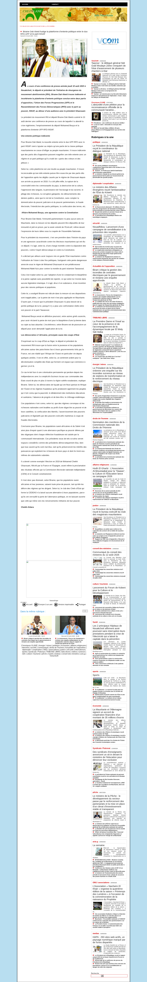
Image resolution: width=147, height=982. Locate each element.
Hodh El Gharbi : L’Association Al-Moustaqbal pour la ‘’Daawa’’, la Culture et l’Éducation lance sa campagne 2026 (109, 472)
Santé (50, 654)
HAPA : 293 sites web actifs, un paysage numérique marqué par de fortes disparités (109, 940)
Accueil (25, 4)
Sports (96, 675)
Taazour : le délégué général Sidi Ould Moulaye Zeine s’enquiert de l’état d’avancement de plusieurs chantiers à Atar (108, 67)
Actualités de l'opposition (75, 648)
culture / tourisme (33, 654)
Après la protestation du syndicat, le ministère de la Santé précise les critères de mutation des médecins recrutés (109, 655)
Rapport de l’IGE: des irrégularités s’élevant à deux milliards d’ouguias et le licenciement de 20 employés (108, 540)
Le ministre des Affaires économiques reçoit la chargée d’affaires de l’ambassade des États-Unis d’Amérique (109, 737)
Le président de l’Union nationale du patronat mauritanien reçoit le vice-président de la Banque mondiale (109, 776)
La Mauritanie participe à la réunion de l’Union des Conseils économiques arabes (108, 741)
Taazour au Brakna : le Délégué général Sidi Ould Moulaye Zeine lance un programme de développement (108, 90)
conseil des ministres (70, 654)
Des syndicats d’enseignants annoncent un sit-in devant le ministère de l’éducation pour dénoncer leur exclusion (107, 756)
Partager (82, 604)
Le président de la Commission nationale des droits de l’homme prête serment (108, 457)
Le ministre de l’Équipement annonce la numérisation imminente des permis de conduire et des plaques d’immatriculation (108, 258)
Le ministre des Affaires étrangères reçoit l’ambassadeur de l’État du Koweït (109, 190)
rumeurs (81, 652)
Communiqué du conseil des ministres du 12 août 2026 (107, 553)
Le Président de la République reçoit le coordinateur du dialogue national (108, 148)
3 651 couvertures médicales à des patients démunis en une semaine (108, 664)
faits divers (66, 652)
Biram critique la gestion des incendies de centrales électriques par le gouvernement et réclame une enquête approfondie (36, 640)
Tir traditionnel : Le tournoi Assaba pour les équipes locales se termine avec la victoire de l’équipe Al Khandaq (108, 691)
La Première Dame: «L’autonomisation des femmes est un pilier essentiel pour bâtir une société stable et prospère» (108, 925)
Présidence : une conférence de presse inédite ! (109, 123)
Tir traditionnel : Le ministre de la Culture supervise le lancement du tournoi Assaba (107, 699)
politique (56, 645)
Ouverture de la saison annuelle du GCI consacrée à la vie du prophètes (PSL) (106, 491)
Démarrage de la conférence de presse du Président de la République (107, 961)
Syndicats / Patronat (36, 652)
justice (63, 650)
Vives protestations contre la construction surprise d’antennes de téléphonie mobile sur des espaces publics (109, 660)
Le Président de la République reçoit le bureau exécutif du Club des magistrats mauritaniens (109, 512)
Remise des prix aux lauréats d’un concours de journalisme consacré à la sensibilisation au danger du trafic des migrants (109, 965)
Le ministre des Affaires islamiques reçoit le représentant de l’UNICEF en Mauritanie (108, 498)
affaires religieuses (78, 645)
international (80, 650)
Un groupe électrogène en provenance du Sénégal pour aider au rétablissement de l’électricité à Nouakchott (107, 404)
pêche (44, 654)
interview (25, 648)
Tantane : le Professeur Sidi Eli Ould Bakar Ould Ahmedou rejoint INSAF (107, 171)
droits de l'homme (57, 648)
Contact (55, 4)
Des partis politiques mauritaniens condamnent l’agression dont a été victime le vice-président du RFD (109, 167)
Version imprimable (66, 604)
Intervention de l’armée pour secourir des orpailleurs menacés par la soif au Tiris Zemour (108, 247)
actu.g (82, 654)
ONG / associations (51, 650)
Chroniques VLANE (29, 645)
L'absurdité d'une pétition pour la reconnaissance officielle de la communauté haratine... (107, 107)
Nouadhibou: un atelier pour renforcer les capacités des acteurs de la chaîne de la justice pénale (108, 530)
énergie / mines (45, 645)
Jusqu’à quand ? (100, 355)
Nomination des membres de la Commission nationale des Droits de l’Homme (108, 425)
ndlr (23, 654)
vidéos (74, 652)
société (33, 648)
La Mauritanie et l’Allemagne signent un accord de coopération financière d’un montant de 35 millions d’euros (108, 713)
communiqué (43, 648)
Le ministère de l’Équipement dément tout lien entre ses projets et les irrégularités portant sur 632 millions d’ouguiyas (109, 535)
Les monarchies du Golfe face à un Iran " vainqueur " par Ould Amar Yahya (107, 357)
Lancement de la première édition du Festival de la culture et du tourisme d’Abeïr (108, 608)
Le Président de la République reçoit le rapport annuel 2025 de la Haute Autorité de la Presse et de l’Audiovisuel (109, 957)
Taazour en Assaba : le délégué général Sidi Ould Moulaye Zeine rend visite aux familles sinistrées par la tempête (108, 85)
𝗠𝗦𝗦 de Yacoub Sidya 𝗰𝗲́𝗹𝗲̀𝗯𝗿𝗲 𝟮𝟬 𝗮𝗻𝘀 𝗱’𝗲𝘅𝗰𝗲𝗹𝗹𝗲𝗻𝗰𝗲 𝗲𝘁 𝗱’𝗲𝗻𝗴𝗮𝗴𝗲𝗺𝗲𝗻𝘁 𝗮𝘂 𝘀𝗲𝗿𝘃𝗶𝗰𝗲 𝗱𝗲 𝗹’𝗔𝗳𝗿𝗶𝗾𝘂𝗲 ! (108, 129)
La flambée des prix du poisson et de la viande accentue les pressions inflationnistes (109, 829)
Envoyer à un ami (45, 604)
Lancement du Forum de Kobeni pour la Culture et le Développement (109, 590)
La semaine (99, 845)
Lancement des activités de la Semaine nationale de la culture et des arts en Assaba (107, 615)
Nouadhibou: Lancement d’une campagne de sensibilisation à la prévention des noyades (109, 229)
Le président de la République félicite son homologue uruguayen (107, 216)
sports (24, 652)
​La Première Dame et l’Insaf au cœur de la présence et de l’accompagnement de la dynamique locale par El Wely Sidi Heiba (108, 326)
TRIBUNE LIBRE (53, 652)
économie (65, 645)
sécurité (70, 650)
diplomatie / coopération (32, 650)
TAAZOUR (54, 656)
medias (57, 654)
